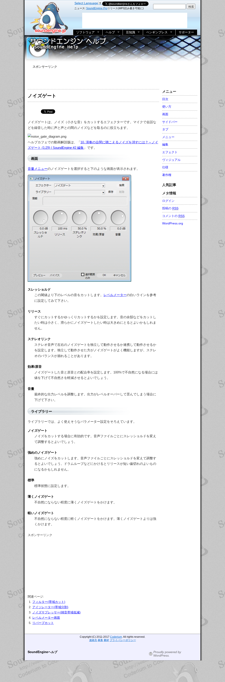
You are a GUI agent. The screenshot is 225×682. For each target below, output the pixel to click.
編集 (165, 144)
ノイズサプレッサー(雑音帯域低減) (56, 612)
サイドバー (170, 122)
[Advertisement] (112, 78)
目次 (165, 99)
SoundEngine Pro (96, 8)
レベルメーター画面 (46, 617)
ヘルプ (110, 32)
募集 (100, 640)
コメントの (173, 216)
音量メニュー (37, 168)
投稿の (170, 208)
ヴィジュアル (171, 160)
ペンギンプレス (157, 32)
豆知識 (130, 32)
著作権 (166, 175)
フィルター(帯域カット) (48, 602)
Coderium (116, 636)
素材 (106, 640)
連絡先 (93, 640)
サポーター (186, 32)
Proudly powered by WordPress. (167, 653)
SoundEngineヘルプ (42, 652)
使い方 (166, 106)
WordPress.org (172, 223)
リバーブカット (43, 623)
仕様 (165, 167)
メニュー (168, 137)
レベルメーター (115, 295)
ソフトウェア (85, 32)
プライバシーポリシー (123, 640)
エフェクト (170, 152)
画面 (165, 114)
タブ (165, 129)
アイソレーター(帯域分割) (50, 607)
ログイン (168, 200)
